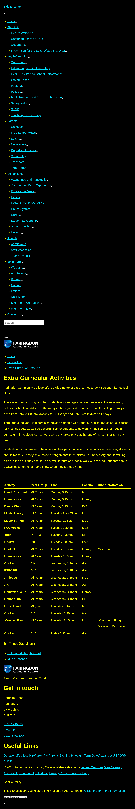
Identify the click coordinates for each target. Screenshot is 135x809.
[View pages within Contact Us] (22, 315)
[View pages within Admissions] (27, 274)
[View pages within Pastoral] (22, 86)
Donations (10, 755)
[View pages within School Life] (22, 174)
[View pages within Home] (16, 22)
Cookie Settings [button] (78, 773)
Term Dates (91, 755)
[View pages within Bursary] (22, 280)
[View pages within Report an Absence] (37, 151)
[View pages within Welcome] (24, 268)
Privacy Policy (58, 773)
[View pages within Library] (21, 215)
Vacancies (106, 755)
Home (11, 356)
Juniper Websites (92, 767)
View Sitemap (113, 767)
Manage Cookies (15, 797)
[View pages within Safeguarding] (29, 104)
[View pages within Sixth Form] (22, 262)
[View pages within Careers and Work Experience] (51, 186)
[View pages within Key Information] (29, 57)
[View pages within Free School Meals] (36, 133)
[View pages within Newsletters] (27, 145)
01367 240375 (13, 724)
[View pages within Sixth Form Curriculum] (41, 303)
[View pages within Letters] (21, 139)
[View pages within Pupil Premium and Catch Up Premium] (62, 98)
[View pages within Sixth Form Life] (31, 309)
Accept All (7, 797)
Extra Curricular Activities (23, 368)
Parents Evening (59, 755)
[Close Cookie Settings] (4, 803)
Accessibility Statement (19, 773)
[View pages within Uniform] (22, 233)
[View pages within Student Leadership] (37, 221)
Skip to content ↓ (15, 6)
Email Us (9, 730)
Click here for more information (104, 790)
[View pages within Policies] (22, 92)
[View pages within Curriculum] (26, 63)
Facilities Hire (26, 755)
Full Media (41, 773)
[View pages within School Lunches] (33, 227)
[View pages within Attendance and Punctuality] (47, 180)
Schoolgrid (77, 755)
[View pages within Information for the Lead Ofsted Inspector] (66, 51)
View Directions (14, 736)
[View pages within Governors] (25, 45)
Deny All (24, 797)
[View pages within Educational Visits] (35, 192)
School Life (14, 362)
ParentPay (41, 755)
